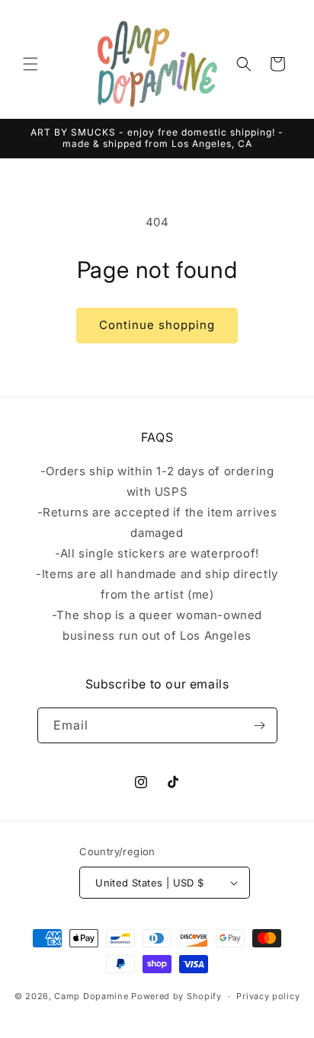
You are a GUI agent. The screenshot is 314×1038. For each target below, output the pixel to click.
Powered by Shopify (176, 996)
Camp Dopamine (91, 996)
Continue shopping (157, 325)
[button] (30, 64)
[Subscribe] (260, 725)
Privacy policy (268, 996)
